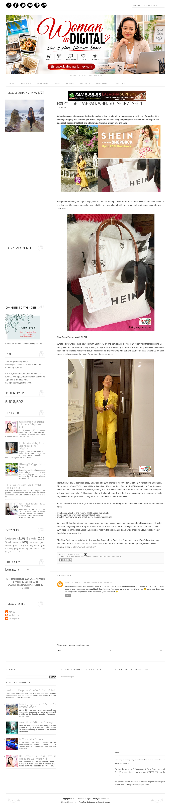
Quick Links (101, 83)
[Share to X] (66, 560)
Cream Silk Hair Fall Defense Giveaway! (36, 722)
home (12, 83)
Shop (57, 83)
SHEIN (88, 556)
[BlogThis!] (63, 560)
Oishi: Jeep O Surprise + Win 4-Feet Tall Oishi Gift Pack (31, 690)
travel (37, 545)
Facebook (16, 5)
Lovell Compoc (73, 582)
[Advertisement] (25, 189)
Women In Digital (67, 677)
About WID (26, 83)
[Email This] (60, 560)
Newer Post (59, 650)
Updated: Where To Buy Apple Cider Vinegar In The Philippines (31, 446)
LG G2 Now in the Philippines (31, 739)
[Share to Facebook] (70, 560)
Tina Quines (14, 618)
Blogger (25, 588)
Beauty (31, 538)
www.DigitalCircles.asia (16, 365)
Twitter (23, 5)
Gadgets (23, 545)
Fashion (34, 542)
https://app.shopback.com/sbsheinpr (88, 544)
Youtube (44, 5)
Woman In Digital (84, 799)
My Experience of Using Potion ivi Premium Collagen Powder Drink (31, 425)
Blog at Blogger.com (69, 802)
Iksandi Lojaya (104, 802)
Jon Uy (12, 612)
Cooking (9, 549)
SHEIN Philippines (101, 556)
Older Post (161, 650)
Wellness (85, 83)
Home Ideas (42, 83)
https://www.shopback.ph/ (84, 547)
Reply (68, 595)
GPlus (37, 5)
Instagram (30, 5)
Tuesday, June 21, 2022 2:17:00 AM (97, 582)
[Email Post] (85, 554)
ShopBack (145, 351)
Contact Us (119, 83)
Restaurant (14, 552)
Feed (9, 5)
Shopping (23, 549)
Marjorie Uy (76, 554)
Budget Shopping (75, 556)
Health (8, 545)
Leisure (70, 83)
